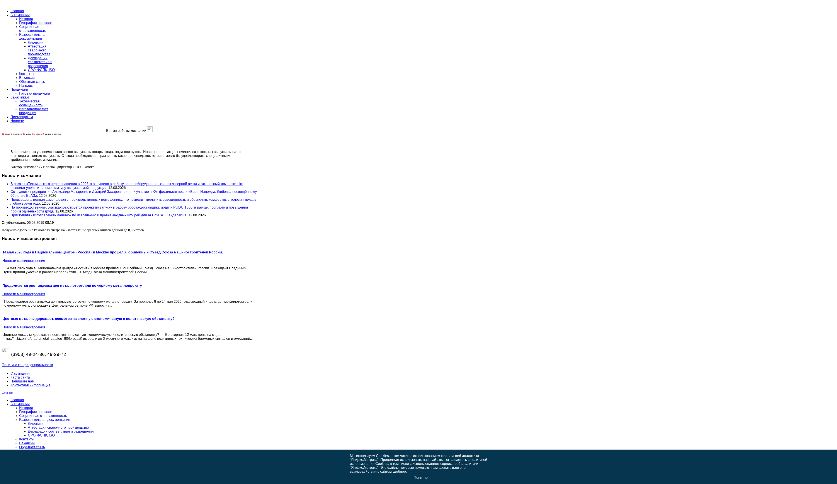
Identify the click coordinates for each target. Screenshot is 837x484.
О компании (20, 373)
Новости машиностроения (23, 261)
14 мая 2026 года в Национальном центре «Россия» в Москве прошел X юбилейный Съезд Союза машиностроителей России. (112, 252)
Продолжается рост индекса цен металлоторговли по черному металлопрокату (72, 285)
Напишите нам (22, 381)
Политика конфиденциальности (27, 365)
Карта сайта (20, 377)
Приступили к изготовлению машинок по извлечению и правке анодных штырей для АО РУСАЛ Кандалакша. (98, 215)
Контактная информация (30, 385)
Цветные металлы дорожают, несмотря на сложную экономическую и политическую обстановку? (88, 319)
